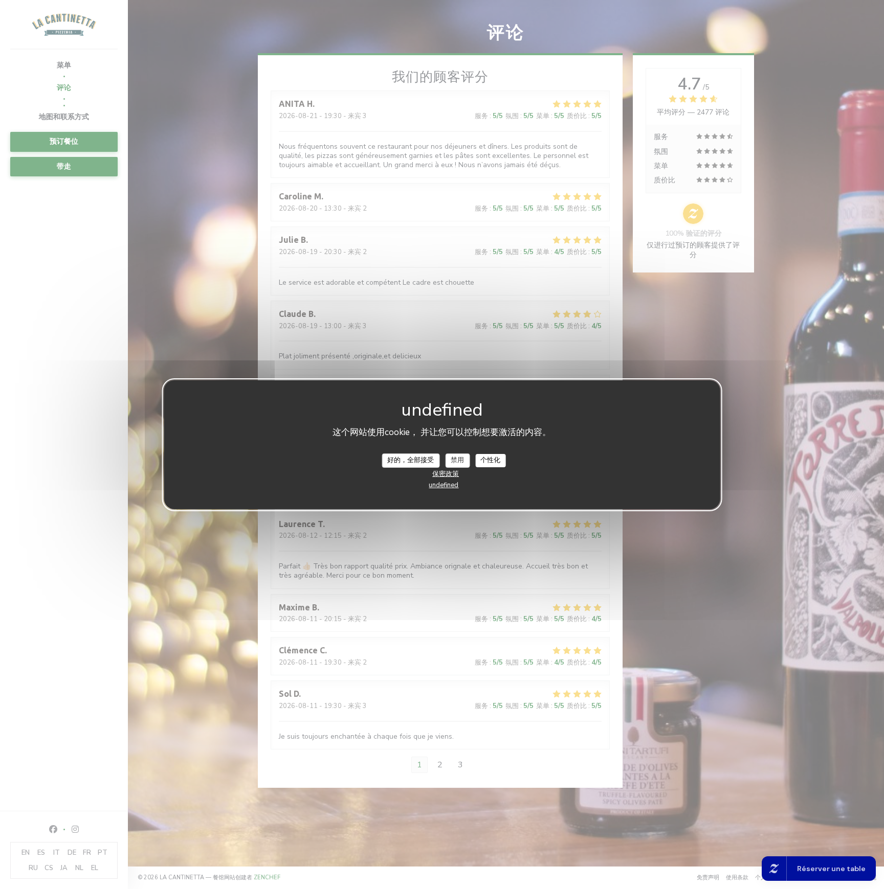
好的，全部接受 (410, 460)
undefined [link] (443, 485)
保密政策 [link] (445, 473)
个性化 (490, 460)
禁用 (457, 460)
